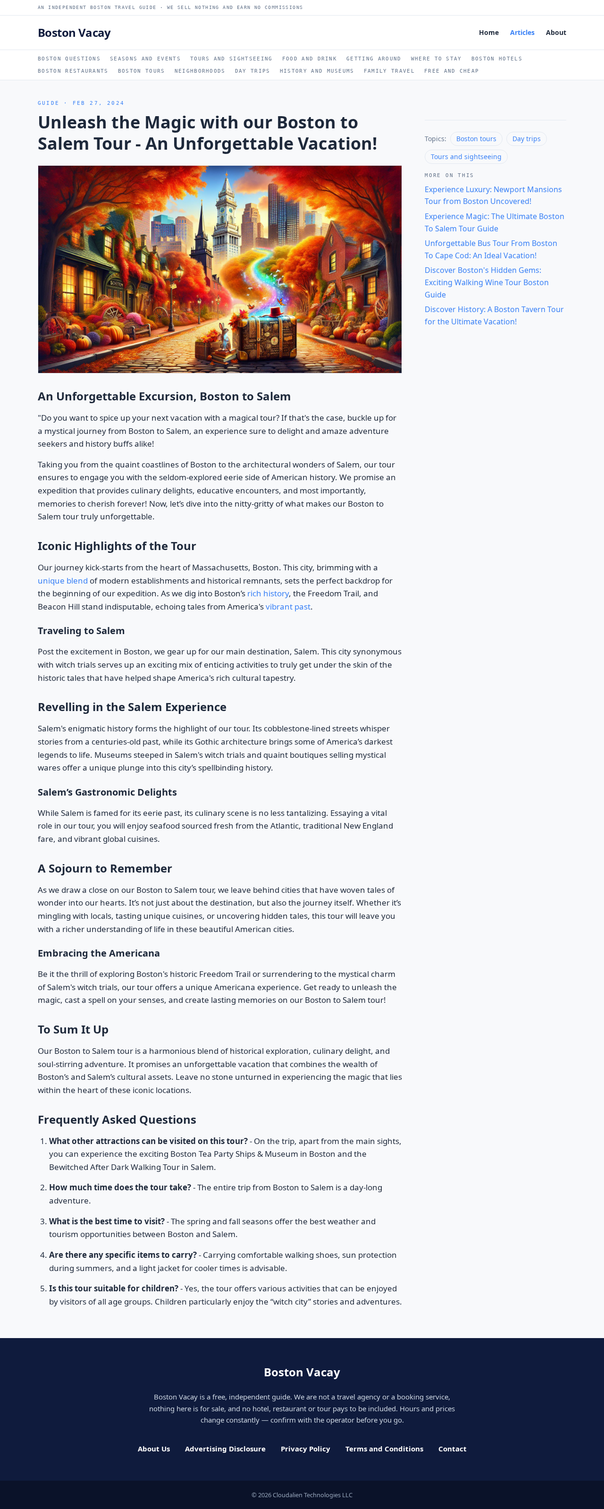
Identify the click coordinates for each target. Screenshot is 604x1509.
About (556, 32)
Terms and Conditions (384, 1448)
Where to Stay (436, 59)
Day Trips (252, 71)
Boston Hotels (496, 59)
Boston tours (476, 138)
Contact (452, 1448)
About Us (154, 1448)
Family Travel (389, 71)
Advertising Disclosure (225, 1448)
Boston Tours (141, 71)
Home (489, 32)
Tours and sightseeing (466, 156)
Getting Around (373, 59)
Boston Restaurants (73, 71)
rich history (268, 593)
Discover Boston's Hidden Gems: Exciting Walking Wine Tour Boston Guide (487, 282)
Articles (522, 32)
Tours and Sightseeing (231, 59)
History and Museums (317, 71)
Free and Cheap (451, 71)
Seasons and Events (145, 59)
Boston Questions (69, 59)
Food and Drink (309, 59)
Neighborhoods (200, 71)
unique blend (63, 580)
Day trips (526, 138)
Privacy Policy (305, 1448)
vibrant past (288, 606)
